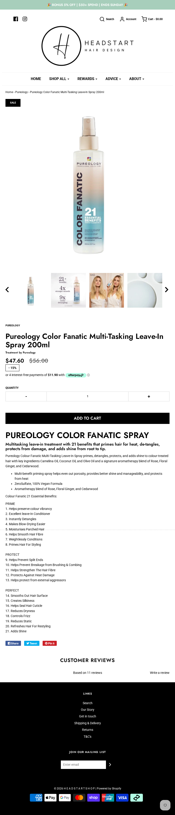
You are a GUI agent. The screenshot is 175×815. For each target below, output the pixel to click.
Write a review (160, 673)
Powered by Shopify (109, 788)
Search (88, 703)
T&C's (87, 736)
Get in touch (87, 716)
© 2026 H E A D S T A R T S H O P (74, 788)
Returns (87, 730)
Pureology (21, 92)
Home (36, 79)
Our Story (87, 709)
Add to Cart (87, 418)
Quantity (11, 387)
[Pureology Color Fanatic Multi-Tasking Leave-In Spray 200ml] (30, 290)
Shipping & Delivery (87, 723)
